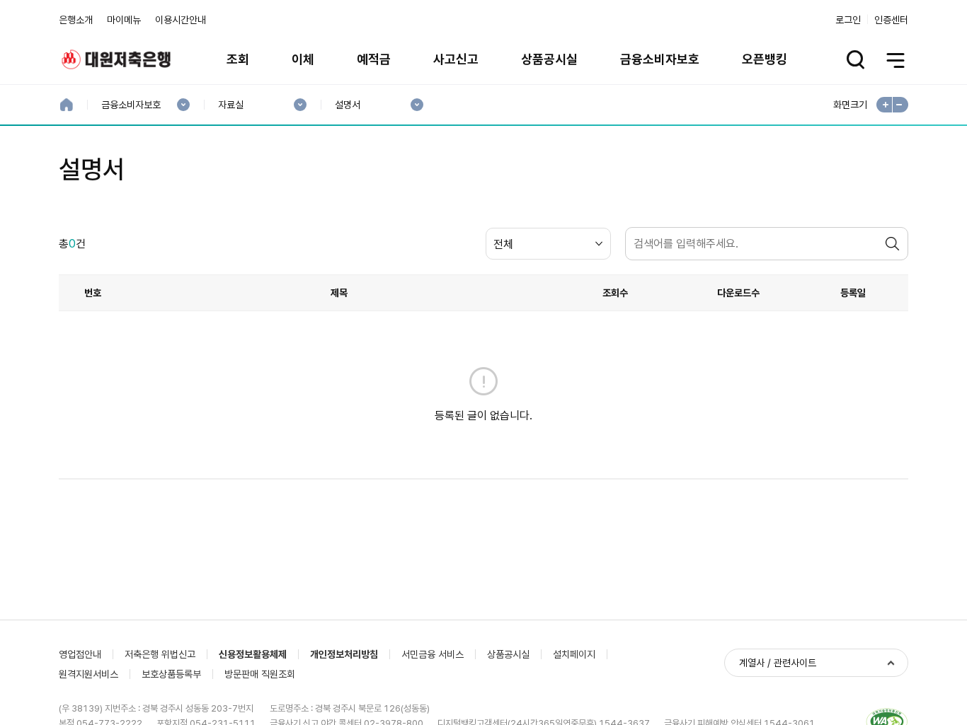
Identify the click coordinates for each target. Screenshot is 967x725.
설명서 (347, 105)
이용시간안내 (180, 19)
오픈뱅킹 (764, 59)
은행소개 (76, 19)
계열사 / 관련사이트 (777, 662)
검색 (894, 243)
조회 (238, 59)
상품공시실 (549, 59)
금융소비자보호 (659, 59)
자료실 (230, 105)
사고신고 (456, 59)
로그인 (848, 19)
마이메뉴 (124, 19)
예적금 (374, 59)
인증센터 (891, 19)
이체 (303, 59)
